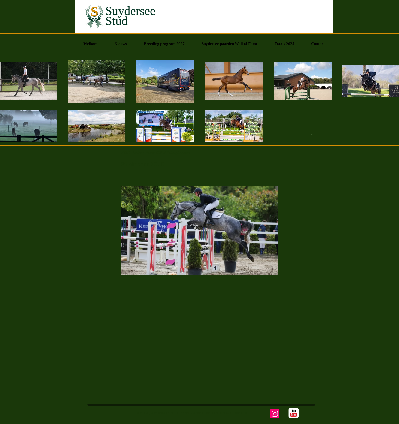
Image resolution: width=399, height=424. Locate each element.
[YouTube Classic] (293, 413)
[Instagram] (274, 413)
